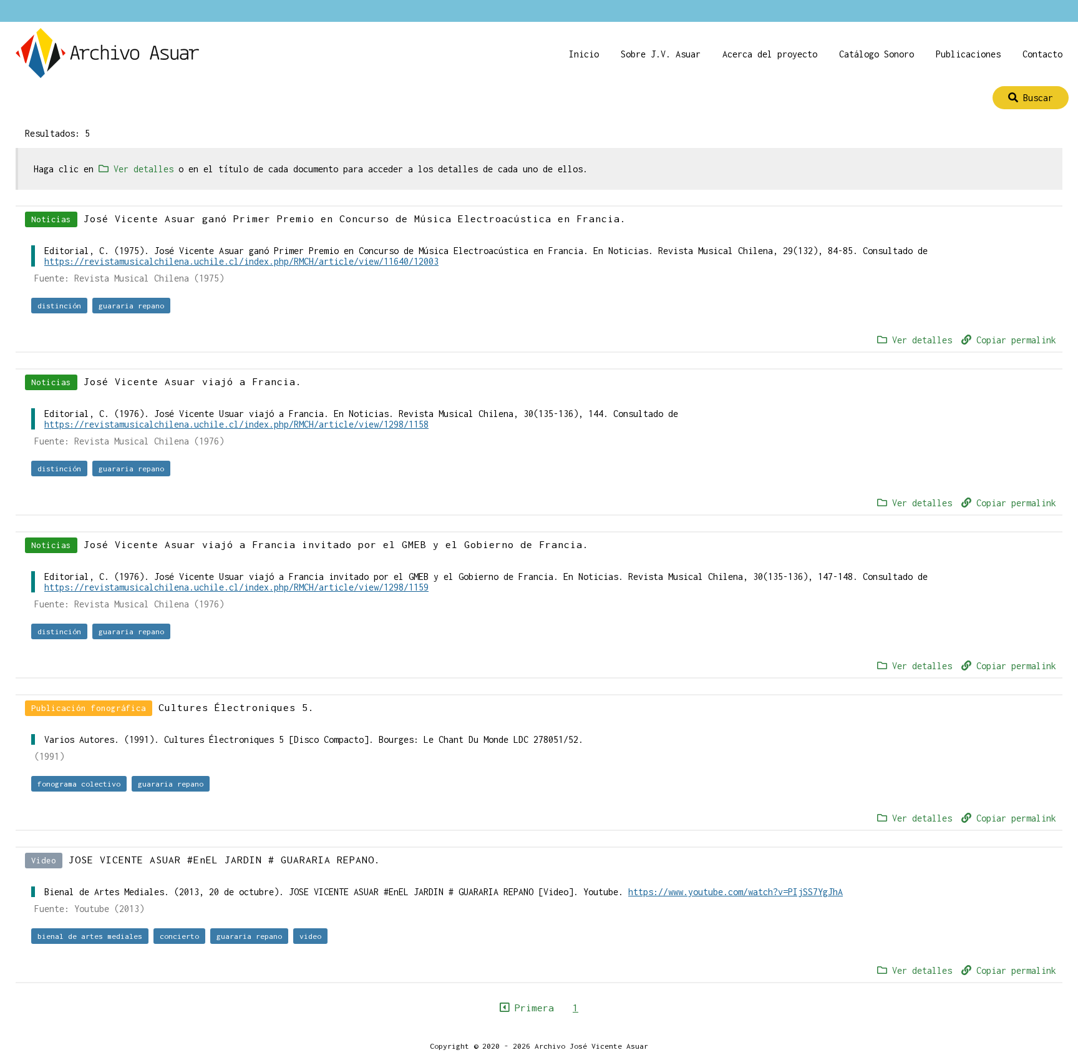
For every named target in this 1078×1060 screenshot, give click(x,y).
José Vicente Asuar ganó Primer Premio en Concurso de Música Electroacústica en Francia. (355, 218)
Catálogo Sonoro (876, 54)
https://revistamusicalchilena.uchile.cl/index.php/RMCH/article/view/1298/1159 (236, 587)
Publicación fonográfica (88, 708)
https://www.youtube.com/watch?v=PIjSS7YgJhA (735, 891)
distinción (59, 305)
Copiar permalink (1013, 340)
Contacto (1042, 54)
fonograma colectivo (78, 783)
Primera (531, 1007)
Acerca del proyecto (769, 54)
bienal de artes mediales (89, 936)
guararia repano (131, 305)
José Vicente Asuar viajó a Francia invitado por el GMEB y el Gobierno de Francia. (336, 544)
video (310, 936)
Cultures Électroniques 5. (236, 707)
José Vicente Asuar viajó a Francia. (193, 381)
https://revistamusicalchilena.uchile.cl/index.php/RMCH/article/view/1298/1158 (236, 424)
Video (43, 860)
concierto (179, 936)
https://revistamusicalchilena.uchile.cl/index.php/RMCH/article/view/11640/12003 (241, 261)
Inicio (584, 54)
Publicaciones (968, 54)
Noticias (51, 219)
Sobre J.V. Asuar (661, 54)
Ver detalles (919, 340)
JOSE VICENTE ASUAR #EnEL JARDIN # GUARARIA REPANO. (225, 859)
